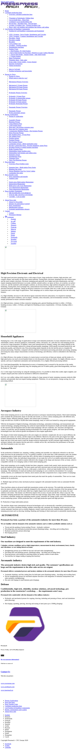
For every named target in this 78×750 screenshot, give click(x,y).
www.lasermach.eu (7, 690)
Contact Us (5, 672)
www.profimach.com (7, 687)
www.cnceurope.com (8, 683)
